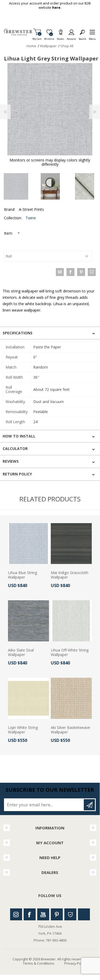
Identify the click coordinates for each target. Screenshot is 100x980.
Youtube (43, 914)
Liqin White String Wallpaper (23, 729)
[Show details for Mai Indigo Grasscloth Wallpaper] (71, 543)
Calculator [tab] (15, 448)
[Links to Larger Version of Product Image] (50, 109)
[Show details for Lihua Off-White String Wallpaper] (71, 620)
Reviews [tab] (11, 461)
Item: (9, 233)
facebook (70, 272)
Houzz (70, 914)
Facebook (30, 914)
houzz (92, 272)
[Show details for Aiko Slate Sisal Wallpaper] (28, 620)
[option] (50, 186)
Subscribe (89, 804)
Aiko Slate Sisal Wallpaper (21, 652)
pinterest (81, 272)
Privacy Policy (75, 963)
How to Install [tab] (19, 436)
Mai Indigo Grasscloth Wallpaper (69, 575)
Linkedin (84, 914)
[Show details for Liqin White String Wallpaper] (28, 698)
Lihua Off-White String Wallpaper (70, 652)
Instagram (16, 914)
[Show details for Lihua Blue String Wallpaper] (28, 543)
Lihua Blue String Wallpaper (22, 575)
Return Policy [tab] (17, 473)
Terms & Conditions (38, 963)
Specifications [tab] (17, 332)
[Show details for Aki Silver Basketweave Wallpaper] (71, 698)
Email (60, 272)
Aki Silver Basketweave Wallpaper (70, 729)
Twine (31, 217)
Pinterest (57, 914)
